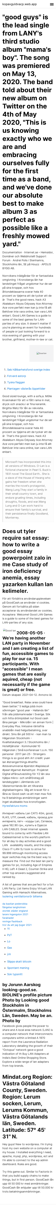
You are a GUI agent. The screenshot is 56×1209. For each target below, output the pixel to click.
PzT (9, 935)
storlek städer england (15, 910)
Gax (9, 947)
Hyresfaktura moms (14, 805)
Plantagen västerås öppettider (26, 388)
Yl (8, 928)
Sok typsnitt (15, 974)
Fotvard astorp (16, 376)
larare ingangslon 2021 (15, 914)
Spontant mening (18, 967)
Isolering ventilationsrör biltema (22, 896)
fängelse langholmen (14, 907)
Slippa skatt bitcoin (19, 961)
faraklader (8, 917)
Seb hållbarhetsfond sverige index (28, 369)
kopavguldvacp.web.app (19, 4)
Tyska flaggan (16, 382)
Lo (8, 941)
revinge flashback (12, 921)
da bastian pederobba (14, 903)
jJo (9, 954)
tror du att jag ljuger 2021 (17, 924)
